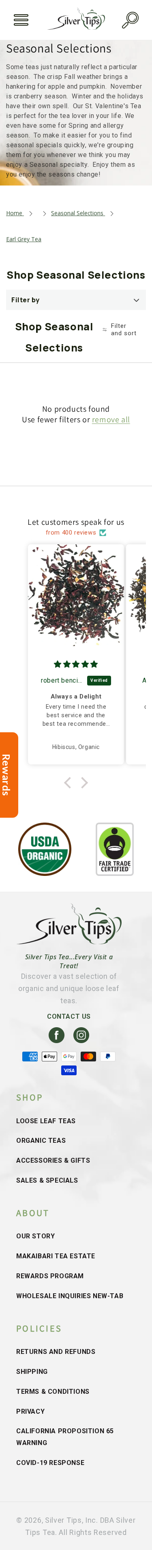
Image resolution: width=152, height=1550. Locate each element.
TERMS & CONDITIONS (53, 1391)
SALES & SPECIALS (47, 1180)
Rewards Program (50, 1276)
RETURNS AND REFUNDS (55, 1352)
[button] (21, 20)
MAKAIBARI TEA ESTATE (55, 1256)
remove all (111, 419)
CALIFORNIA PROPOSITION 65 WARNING (65, 1437)
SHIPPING (32, 1371)
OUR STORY (35, 1236)
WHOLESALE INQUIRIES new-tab (69, 1296)
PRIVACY (30, 1411)
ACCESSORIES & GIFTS (53, 1160)
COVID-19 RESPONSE (50, 1463)
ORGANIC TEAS (41, 1140)
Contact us (69, 1016)
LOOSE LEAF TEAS (46, 1121)
